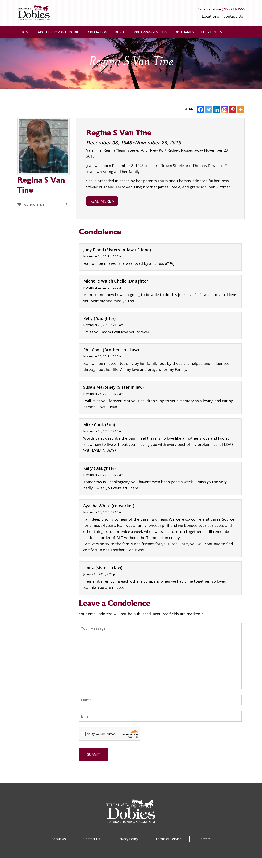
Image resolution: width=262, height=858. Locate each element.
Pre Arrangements (150, 32)
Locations (210, 16)
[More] (240, 109)
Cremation (97, 32)
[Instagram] (224, 109)
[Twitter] (208, 109)
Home (25, 32)
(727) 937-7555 (233, 9)
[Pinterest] (232, 109)
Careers (205, 839)
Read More (100, 201)
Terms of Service (168, 839)
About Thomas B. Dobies (59, 32)
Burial (120, 32)
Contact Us (233, 16)
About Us (59, 839)
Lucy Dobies (211, 32)
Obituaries (184, 32)
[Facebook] (200, 109)
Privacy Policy (127, 839)
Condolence (34, 204)
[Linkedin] (216, 109)
